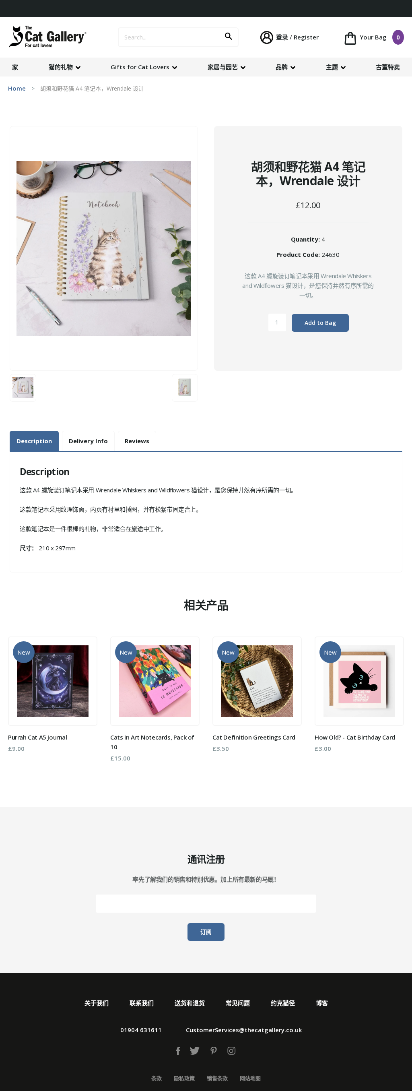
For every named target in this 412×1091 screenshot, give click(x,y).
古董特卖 (388, 67)
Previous (20, 702)
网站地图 (250, 1078)
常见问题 (238, 1003)
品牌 (282, 67)
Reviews (137, 441)
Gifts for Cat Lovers (141, 67)
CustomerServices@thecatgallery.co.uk (244, 1030)
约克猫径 (283, 1003)
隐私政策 (184, 1078)
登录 (282, 37)
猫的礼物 (61, 67)
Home (17, 88)
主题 (333, 67)
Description (34, 441)
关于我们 (96, 1003)
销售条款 (217, 1078)
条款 (156, 1078)
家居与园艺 (223, 67)
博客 (322, 1003)
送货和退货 (190, 1003)
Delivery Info (88, 441)
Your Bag (379, 37)
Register (306, 37)
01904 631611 (141, 1030)
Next (392, 702)
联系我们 (142, 1003)
